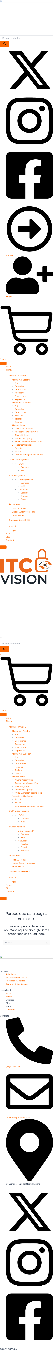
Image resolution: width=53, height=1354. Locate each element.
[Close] (3, 547)
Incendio (13, 526)
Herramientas (18, 515)
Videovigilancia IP (26, 479)
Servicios (25, 499)
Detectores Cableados (23, 445)
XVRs (23, 470)
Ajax (14, 530)
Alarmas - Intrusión (17, 375)
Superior (25, 496)
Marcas (9, 533)
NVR (23, 486)
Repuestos (20, 399)
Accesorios (20, 392)
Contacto (10, 540)
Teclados (19, 418)
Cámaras (25, 467)
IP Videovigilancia (17, 475)
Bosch (18, 451)
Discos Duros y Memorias (23, 512)
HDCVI (21, 464)
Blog (8, 537)
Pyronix (18, 448)
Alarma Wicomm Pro (24, 428)
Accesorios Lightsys (24, 438)
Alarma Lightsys (22, 435)
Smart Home (20, 396)
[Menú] (3, 363)
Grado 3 (18, 422)
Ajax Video (23, 489)
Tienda (9, 369)
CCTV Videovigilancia (19, 459)
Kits (16, 383)
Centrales (19, 386)
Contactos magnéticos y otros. (29, 454)
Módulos (19, 415)
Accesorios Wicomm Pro (26, 431)
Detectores (20, 389)
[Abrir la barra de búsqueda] (1, 639)
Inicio (8, 366)
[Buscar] (4, 44)
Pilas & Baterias (19, 508)
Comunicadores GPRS (19, 520)
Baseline (25, 492)
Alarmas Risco (18, 425)
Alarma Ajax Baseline (21, 379)
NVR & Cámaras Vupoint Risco (28, 441)
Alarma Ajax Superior (21, 402)
